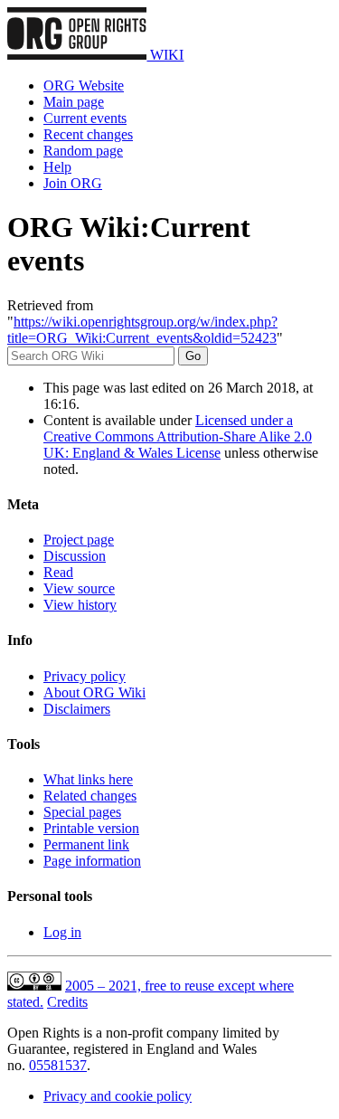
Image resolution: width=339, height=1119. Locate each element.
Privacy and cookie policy (117, 1096)
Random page (83, 150)
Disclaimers (76, 708)
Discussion (74, 556)
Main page (73, 101)
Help (57, 167)
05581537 (58, 1065)
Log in (62, 932)
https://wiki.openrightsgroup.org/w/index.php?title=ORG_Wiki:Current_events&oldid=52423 (142, 330)
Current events (85, 118)
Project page (78, 539)
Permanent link (86, 844)
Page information (92, 860)
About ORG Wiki (94, 692)
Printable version (91, 828)
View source (79, 588)
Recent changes (88, 134)
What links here (88, 779)
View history (80, 604)
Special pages (82, 812)
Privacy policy (84, 676)
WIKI (165, 54)
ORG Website (83, 85)
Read (58, 572)
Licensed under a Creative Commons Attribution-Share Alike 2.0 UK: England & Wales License (177, 436)
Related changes (90, 795)
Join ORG (72, 183)
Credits (67, 1002)
